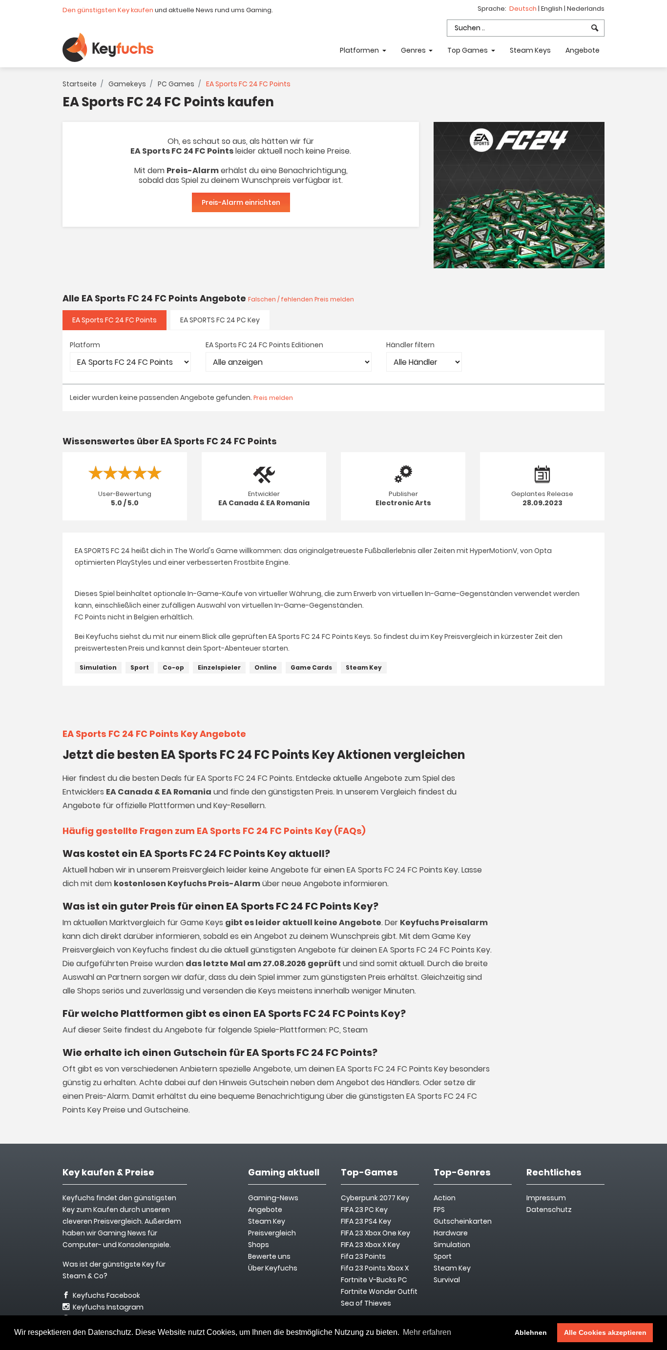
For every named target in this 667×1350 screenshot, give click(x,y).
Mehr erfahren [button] (427, 1332)
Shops (258, 1245)
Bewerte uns (269, 1256)
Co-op (173, 667)
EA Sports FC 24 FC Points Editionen (264, 345)
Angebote (582, 50)
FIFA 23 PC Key (364, 1209)
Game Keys (201, 922)
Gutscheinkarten (463, 1221)
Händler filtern (410, 345)
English (552, 8)
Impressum (546, 1198)
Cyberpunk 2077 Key (375, 1198)
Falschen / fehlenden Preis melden (301, 299)
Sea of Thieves (366, 1303)
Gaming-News (273, 1198)
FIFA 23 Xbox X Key (370, 1245)
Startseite (80, 84)
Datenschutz (549, 1209)
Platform (85, 345)
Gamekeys (127, 84)
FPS (439, 1209)
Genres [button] (414, 50)
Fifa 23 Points (363, 1256)
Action (445, 1198)
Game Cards (311, 667)
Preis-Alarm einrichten (241, 202)
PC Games (176, 84)
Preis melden (273, 398)
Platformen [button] (360, 50)
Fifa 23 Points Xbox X (375, 1268)
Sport (139, 667)
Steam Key (364, 667)
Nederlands (585, 8)
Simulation (98, 667)
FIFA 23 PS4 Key (366, 1221)
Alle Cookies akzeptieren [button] (605, 1332)
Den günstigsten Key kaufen (108, 10)
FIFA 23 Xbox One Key (375, 1233)
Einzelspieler (219, 667)
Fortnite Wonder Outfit (379, 1291)
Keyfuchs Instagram (107, 1307)
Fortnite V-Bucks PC (374, 1280)
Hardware (451, 1233)
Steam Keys (530, 50)
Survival (447, 1280)
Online (265, 667)
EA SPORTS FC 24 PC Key (220, 320)
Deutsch (523, 8)
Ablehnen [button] (531, 1332)
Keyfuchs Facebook (105, 1295)
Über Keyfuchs (272, 1268)
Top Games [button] (468, 50)
